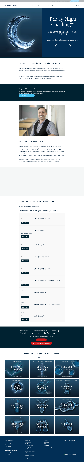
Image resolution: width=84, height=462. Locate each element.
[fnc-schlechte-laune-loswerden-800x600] (66, 368)
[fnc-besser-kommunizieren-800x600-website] (17, 387)
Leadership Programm (29, 447)
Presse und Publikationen (29, 455)
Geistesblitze (53, 1)
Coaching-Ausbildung (29, 445)
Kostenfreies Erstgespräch (75, 1)
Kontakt (63, 1)
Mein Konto (67, 1)
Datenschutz (46, 442)
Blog (25, 456)
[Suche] (78, 5)
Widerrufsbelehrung (48, 447)
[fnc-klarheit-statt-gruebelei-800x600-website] (17, 425)
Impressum (46, 440)
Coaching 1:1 (27, 440)
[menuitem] (53, 1)
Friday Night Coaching (29, 443)
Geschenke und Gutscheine (30, 451)
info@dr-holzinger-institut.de (11, 450)
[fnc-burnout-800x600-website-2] (17, 406)
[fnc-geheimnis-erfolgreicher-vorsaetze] (66, 387)
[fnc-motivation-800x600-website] (42, 406)
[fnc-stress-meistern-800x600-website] (17, 368)
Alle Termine (58, 1)
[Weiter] (62, 176)
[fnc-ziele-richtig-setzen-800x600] (42, 387)
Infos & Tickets (24, 222)
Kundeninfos (46, 445)
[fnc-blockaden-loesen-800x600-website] (66, 406)
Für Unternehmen (28, 448)
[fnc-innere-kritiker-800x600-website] (66, 425)
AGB (45, 443)
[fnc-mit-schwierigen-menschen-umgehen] (42, 368)
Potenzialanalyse (28, 442)
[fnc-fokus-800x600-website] (42, 425)
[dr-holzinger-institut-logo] (11, 5)
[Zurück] (21, 176)
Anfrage (39, 357)
